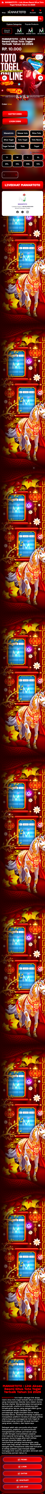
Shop (4, 12)
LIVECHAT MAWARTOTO (22, 185)
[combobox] (20, 18)
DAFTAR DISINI (15, 114)
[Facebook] (17, 212)
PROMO (24, 1460)
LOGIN (24, 1467)
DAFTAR (24, 1473)
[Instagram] (27, 212)
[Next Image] (40, 77)
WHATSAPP (24, 1480)
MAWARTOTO (8, 1398)
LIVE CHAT (24, 1486)
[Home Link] (17, 12)
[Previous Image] (4, 77)
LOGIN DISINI (15, 121)
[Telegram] (22, 212)
